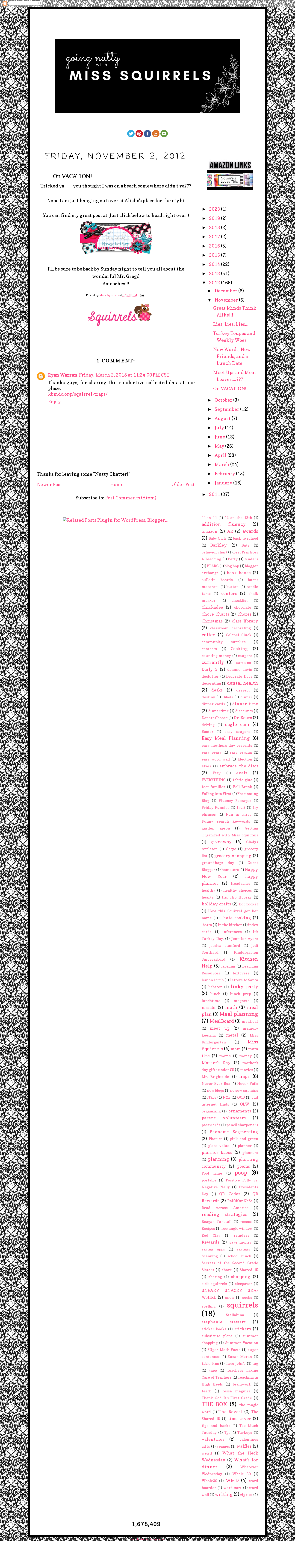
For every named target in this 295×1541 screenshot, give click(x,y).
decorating (211, 683)
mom (235, 1048)
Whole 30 (242, 1474)
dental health (242, 683)
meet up (219, 1028)
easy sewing (241, 752)
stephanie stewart (224, 1321)
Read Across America (225, 1207)
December (226, 291)
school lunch (239, 1256)
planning (218, 1159)
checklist (240, 600)
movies (246, 1069)
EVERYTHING (214, 780)
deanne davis (239, 669)
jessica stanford (224, 945)
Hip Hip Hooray (237, 897)
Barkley (218, 545)
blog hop (232, 566)
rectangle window (237, 1228)
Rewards (210, 1242)
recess (246, 1221)
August (223, 418)
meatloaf (250, 1021)
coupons (245, 655)
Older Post (183, 484)
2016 (215, 246)
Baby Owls (218, 538)
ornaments (239, 1111)
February (225, 473)
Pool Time (212, 1173)
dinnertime (218, 711)
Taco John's (236, 1363)
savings (243, 1249)
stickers (242, 1328)
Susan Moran (240, 1356)
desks (217, 690)
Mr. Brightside (215, 1076)
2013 (215, 273)
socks (247, 1297)
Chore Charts (215, 614)
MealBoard (222, 1021)
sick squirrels (214, 1283)
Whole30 (209, 1480)
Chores (244, 614)
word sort (233, 1487)
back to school (245, 538)
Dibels (227, 697)
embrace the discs (238, 765)
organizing (211, 1111)
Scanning (210, 1256)
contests (209, 648)
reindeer (241, 1235)
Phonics (215, 1138)
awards (250, 531)
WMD (232, 1480)
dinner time (245, 703)
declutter (210, 676)
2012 (215, 282)
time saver (239, 1418)
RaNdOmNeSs (240, 1200)
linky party (244, 986)
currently (213, 662)
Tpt (227, 1432)
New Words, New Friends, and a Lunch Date (232, 356)
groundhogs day (218, 862)
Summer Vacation (241, 1342)
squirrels (242, 1304)
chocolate (242, 607)
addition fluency (224, 524)
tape (213, 1370)
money (245, 1056)
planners (250, 1152)
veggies (223, 1446)
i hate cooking (235, 917)
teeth (206, 1391)
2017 (215, 236)
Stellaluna (235, 1315)
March (222, 464)
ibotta (207, 924)
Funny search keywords (226, 821)
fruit (241, 807)
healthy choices (237, 890)
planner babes (217, 1152)
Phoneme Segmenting (233, 1131)
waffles (243, 1446)
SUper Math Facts (223, 1349)
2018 (215, 227)
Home (117, 484)
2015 (215, 255)
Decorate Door (239, 676)
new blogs (215, 1090)
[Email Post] (142, 295)
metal (232, 1035)
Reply (54, 401)
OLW (244, 1104)
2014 (215, 264)
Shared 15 (249, 1269)
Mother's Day (216, 1062)
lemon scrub (213, 980)
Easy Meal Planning (226, 738)
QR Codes (229, 1193)
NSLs (211, 1097)
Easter (207, 731)
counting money (216, 655)
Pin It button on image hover (147, 1539)
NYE (226, 1097)
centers (229, 593)
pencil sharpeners (242, 1125)
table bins (210, 1363)
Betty (233, 559)
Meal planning (238, 1014)
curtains (243, 662)
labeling (228, 966)
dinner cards (213, 704)
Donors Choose (215, 717)
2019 (215, 218)
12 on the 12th (238, 517)
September (227, 409)
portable (209, 1180)
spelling (208, 1306)
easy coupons (237, 731)
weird (207, 1453)
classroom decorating (230, 628)
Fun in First (238, 814)
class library (245, 621)
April (221, 455)
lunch (215, 993)
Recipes (208, 1228)
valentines (213, 1439)
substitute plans (217, 1336)
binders (251, 559)
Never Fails (247, 1083)
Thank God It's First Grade (227, 1398)
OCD (241, 1097)
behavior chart (214, 552)
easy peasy (212, 752)
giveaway (221, 841)
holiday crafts (216, 904)
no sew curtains (244, 1090)
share (227, 1269)
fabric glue (242, 780)
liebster (215, 987)
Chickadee (212, 607)
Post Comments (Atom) (130, 498)
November (227, 300)
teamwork (242, 1384)
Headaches (241, 883)
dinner (246, 697)
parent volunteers (224, 1117)
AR (230, 531)
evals (241, 772)
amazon (210, 531)
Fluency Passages (235, 800)
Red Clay (211, 1235)
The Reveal (230, 1411)
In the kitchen (230, 924)
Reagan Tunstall (216, 1221)
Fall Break (242, 786)
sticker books (214, 1329)
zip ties (246, 1494)
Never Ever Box (216, 1083)
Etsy (217, 773)
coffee (208, 634)
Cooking (239, 648)
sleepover (243, 1283)
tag (255, 1363)
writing (224, 1494)
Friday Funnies (215, 807)
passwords (211, 1125)
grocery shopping (232, 855)
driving (208, 724)
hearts (207, 897)
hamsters (230, 869)
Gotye (231, 849)
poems (243, 1166)
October (224, 400)
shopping (240, 1276)
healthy (208, 890)
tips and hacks (216, 1425)
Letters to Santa (244, 980)
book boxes (239, 572)
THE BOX (214, 1404)
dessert (243, 690)
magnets (241, 1000)
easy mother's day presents (227, 745)
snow (229, 1297)
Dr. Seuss (243, 717)
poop (241, 1172)
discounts (244, 711)
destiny (208, 697)
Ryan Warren (62, 375)
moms (225, 1056)
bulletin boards (217, 579)
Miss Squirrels (109, 295)
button (233, 586)
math (231, 1007)
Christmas (212, 621)
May (220, 446)
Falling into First (216, 793)
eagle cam (237, 724)
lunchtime (211, 1000)
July (220, 427)
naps (244, 1076)
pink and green (244, 1138)
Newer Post (49, 484)
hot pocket (248, 904)
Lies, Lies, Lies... (230, 324)
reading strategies (224, 1214)
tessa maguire (236, 1391)
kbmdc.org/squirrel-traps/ (78, 394)
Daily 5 (210, 669)
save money (240, 1242)
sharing (215, 1276)
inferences (232, 931)
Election (245, 759)
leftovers (241, 973)
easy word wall (216, 759)
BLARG (213, 566)
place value (218, 1145)
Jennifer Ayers (244, 938)
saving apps (213, 1249)
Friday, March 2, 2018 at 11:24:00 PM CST (124, 375)
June (220, 437)
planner (245, 1145)
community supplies (224, 641)
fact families (213, 786)
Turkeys (244, 1432)
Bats (245, 545)
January (224, 483)
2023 (215, 209)
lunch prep (240, 993)
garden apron (216, 828)
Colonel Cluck (238, 635)
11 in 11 (209, 517)
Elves (206, 766)
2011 (215, 494)
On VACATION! (229, 388)
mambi (209, 1007)
